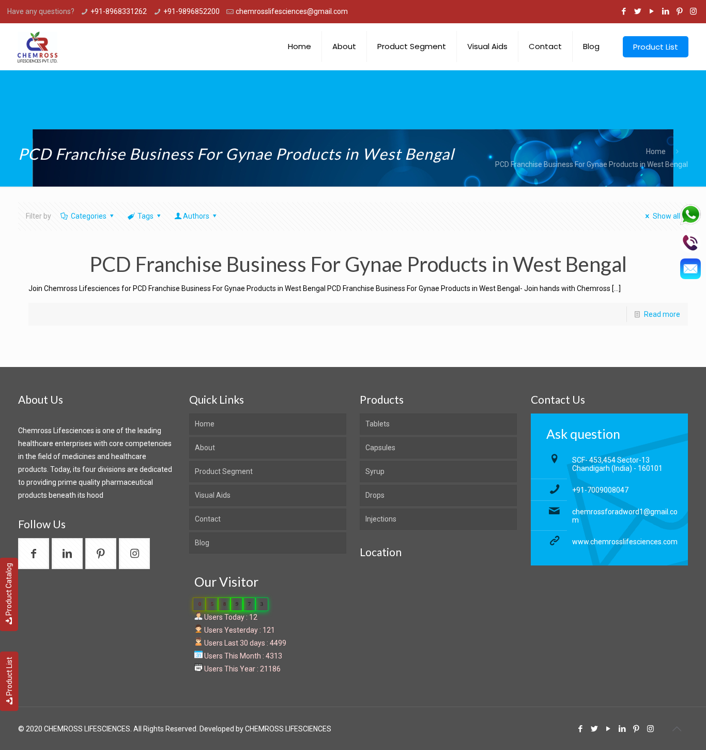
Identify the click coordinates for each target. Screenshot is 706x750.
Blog (202, 543)
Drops (375, 495)
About (205, 447)
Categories (88, 216)
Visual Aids (213, 495)
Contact (208, 519)
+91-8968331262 (118, 11)
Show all (666, 216)
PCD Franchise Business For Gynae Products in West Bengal (591, 164)
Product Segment (224, 471)
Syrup (375, 471)
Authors (196, 216)
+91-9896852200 (191, 11)
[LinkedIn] (665, 11)
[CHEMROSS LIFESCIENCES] (37, 46)
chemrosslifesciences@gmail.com (292, 11)
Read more (662, 314)
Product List (9, 676)
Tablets (377, 424)
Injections (380, 519)
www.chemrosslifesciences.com (625, 542)
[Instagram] (693, 11)
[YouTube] (651, 11)
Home (656, 151)
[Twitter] (637, 11)
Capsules (380, 447)
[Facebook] (623, 11)
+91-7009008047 (600, 490)
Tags (145, 216)
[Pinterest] (679, 11)
